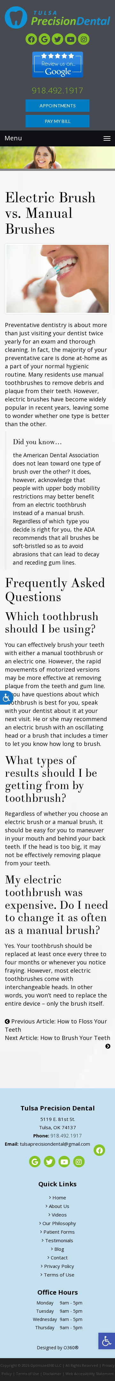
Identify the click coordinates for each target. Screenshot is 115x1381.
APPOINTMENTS (58, 105)
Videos (59, 1214)
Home (59, 1197)
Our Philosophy (59, 1223)
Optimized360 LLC (45, 1365)
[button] (106, 1341)
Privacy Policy (59, 1266)
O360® (71, 1347)
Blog (59, 1249)
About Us (59, 1206)
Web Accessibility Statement (89, 1373)
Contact (59, 1257)
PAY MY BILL (58, 121)
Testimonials (59, 1240)
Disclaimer (52, 1373)
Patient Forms (59, 1232)
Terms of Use (59, 1274)
